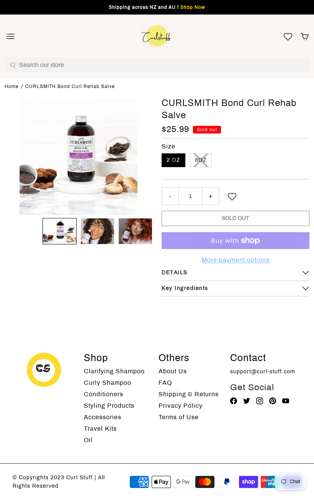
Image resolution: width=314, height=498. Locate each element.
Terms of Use (179, 417)
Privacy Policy (181, 405)
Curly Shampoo (107, 382)
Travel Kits (100, 428)
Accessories (102, 417)
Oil (88, 440)
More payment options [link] (236, 260)
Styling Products (109, 405)
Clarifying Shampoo (114, 371)
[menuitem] (60, 231)
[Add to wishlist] (232, 196)
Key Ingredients (185, 288)
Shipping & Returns (189, 394)
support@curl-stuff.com (262, 371)
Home (12, 86)
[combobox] (157, 65)
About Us (173, 371)
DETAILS (175, 272)
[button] (304, 36)
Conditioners (103, 394)
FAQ (165, 382)
